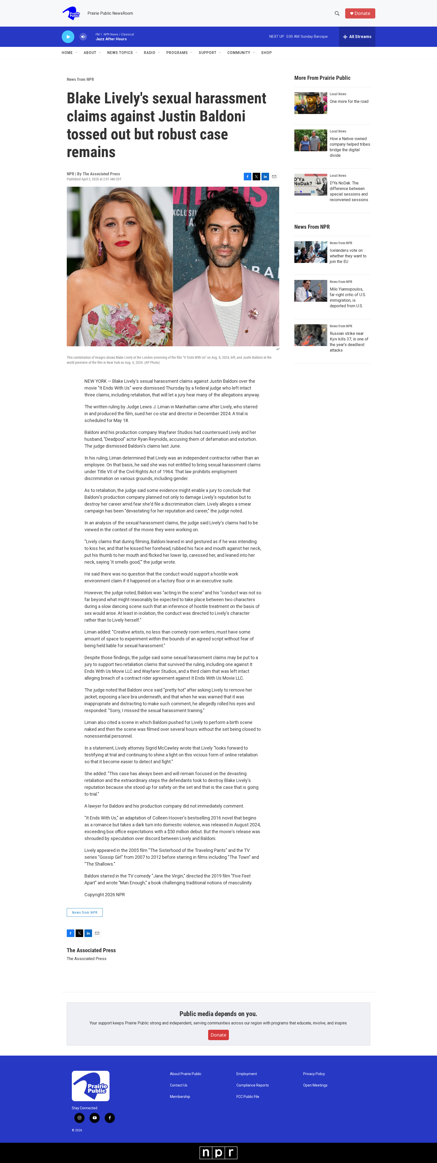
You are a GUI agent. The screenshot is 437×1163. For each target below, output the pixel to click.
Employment (246, 1074)
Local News (338, 94)
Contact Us (178, 1085)
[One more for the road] (310, 103)
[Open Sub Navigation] (77, 53)
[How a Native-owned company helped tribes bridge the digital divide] (310, 140)
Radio (150, 53)
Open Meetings (315, 1085)
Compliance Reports (252, 1085)
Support (207, 53)
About (90, 53)
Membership (180, 1097)
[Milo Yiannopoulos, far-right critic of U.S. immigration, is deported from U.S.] (310, 291)
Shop (266, 53)
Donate (362, 13)
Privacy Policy (314, 1074)
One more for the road (349, 101)
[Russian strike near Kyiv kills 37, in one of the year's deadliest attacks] (310, 335)
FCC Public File (247, 1097)
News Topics (120, 53)
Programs (177, 53)
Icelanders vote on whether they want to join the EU (348, 256)
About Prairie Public (185, 1074)
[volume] (83, 37)
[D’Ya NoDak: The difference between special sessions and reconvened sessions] (310, 185)
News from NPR (80, 79)
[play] (68, 37)
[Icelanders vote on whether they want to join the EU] (310, 252)
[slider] (91, 36)
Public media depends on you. (218, 1014)
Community (238, 53)
